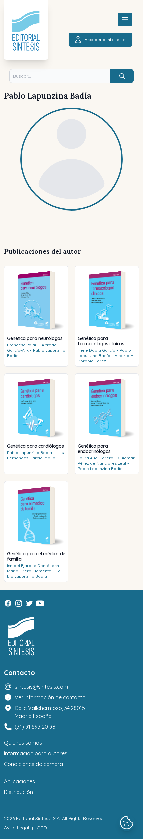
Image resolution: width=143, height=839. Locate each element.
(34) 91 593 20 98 (35, 726)
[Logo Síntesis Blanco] (21, 636)
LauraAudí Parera (95, 457)
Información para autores (35, 753)
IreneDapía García (96, 350)
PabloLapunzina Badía (104, 353)
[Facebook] (8, 603)
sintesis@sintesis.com (41, 686)
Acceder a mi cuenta (105, 39)
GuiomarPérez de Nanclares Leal (106, 460)
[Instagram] (19, 603)
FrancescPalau (22, 344)
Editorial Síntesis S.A (38, 818)
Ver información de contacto (50, 697)
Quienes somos (23, 742)
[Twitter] (29, 603)
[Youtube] (40, 603)
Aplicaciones (19, 781)
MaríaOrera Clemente (29, 570)
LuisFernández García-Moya (35, 455)
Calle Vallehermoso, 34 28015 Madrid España (50, 712)
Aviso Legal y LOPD (25, 828)
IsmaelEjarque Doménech (33, 565)
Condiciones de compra (33, 764)
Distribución (18, 792)
